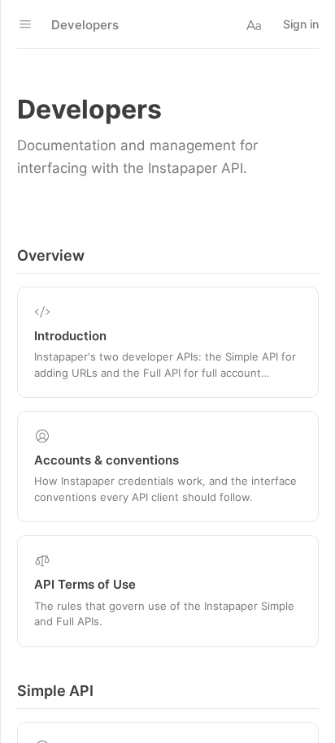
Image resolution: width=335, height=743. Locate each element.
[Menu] (25, 24)
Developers (85, 25)
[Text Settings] (253, 24)
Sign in (301, 24)
